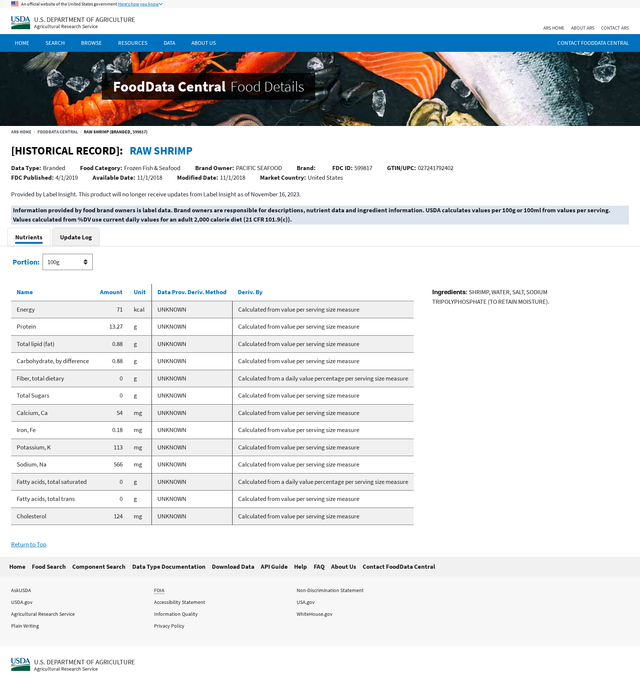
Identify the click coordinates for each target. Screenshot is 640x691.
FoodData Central (57, 131)
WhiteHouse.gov (315, 614)
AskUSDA (21, 590)
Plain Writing (25, 625)
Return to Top (28, 544)
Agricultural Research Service (66, 26)
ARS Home (553, 28)
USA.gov (306, 602)
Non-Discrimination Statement (330, 590)
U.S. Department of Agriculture (84, 19)
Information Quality (176, 614)
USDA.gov (22, 602)
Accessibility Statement (179, 602)
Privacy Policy (169, 625)
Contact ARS (615, 28)
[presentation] (28, 236)
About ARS (582, 28)
